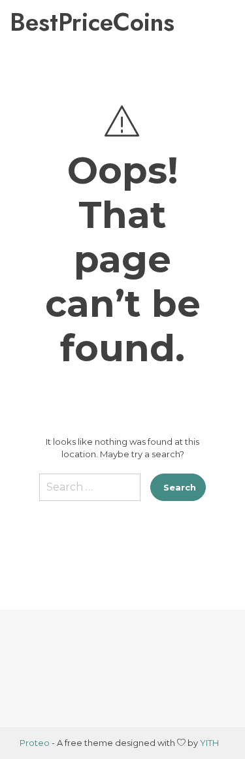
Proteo (35, 742)
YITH (209, 742)
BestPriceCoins (67, 22)
